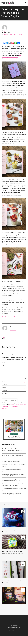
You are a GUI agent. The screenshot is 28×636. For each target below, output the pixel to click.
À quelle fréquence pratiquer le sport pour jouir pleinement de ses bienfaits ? (13, 479)
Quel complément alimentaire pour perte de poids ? (14, 489)
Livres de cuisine (11, 34)
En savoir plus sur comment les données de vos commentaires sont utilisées (14, 406)
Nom (3, 381)
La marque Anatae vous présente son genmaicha (12, 470)
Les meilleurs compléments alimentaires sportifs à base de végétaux (13, 475)
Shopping (19, 34)
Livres (5, 34)
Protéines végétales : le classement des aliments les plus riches (12, 456)
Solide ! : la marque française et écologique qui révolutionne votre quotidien (13, 484)
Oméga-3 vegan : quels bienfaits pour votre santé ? (13, 465)
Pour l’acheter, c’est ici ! (8, 316)
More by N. (13, 330)
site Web (4, 393)
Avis (3, 362)
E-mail (4, 387)
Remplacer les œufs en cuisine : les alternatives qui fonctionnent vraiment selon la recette (12, 450)
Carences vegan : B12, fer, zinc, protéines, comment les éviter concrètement (12, 460)
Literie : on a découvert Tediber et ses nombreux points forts (12, 494)
